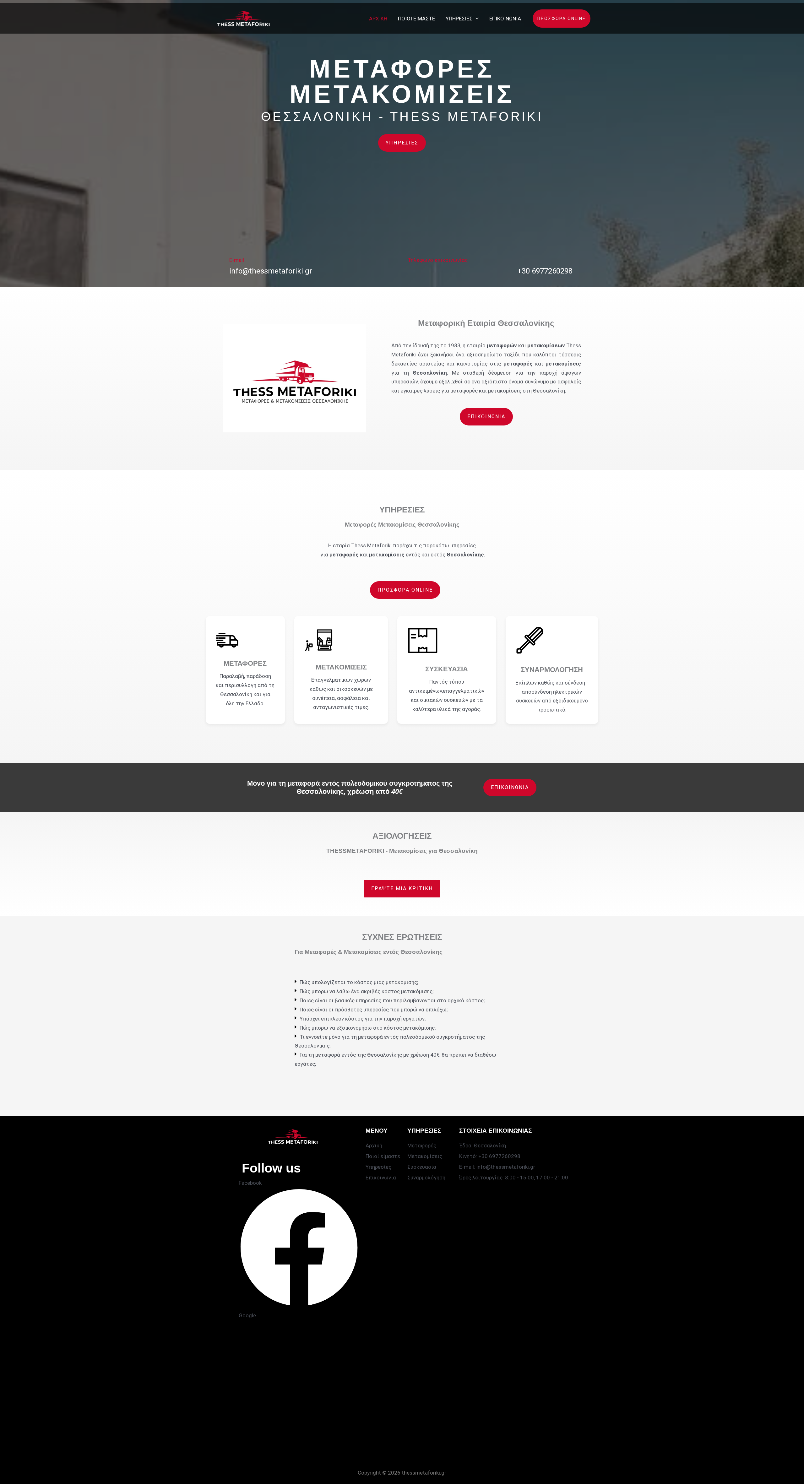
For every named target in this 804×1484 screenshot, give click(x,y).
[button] (475, 18)
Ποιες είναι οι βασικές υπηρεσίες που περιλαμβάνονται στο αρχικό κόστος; (392, 1000)
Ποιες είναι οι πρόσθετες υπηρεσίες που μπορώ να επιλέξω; (374, 1009)
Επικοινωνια (505, 18)
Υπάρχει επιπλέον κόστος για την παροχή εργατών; (363, 1019)
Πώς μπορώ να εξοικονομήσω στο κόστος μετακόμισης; (368, 1028)
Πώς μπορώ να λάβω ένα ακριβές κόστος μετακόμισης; (366, 991)
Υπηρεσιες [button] (459, 18)
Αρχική (378, 18)
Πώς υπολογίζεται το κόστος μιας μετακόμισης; (359, 982)
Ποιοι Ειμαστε (416, 18)
